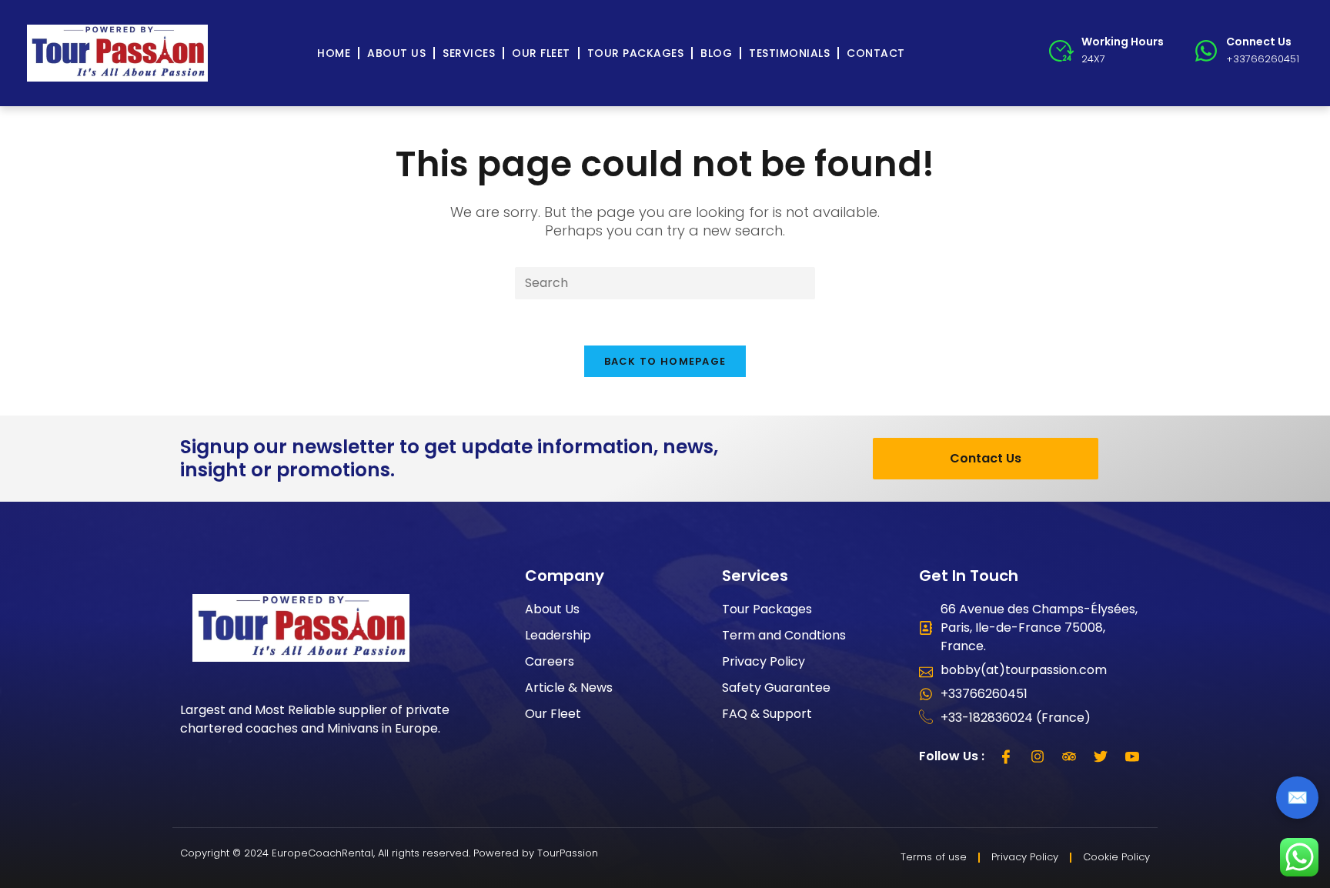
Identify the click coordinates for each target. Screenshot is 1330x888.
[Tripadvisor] (1069, 756)
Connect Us (1259, 41)
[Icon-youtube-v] (1132, 756)
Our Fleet (541, 53)
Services (469, 53)
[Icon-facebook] (1006, 756)
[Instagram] (1037, 756)
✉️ (1297, 798)
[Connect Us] (1206, 50)
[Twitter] (1100, 756)
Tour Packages (635, 53)
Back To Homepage (665, 361)
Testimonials (789, 53)
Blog (716, 53)
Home (333, 53)
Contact (876, 53)
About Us (396, 53)
